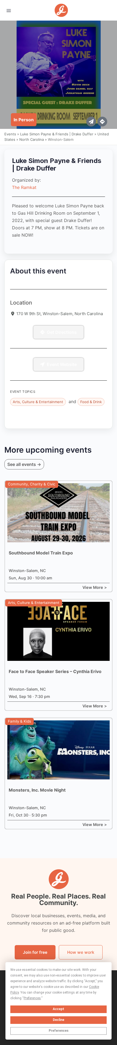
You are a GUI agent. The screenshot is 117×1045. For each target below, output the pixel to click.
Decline (58, 1020)
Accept (58, 1009)
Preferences (59, 1031)
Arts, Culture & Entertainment (38, 402)
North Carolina (31, 139)
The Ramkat (24, 187)
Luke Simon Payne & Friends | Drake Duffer (56, 134)
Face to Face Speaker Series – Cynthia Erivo (55, 671)
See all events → (24, 464)
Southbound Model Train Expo (41, 553)
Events (10, 134)
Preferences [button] (32, 998)
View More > (94, 587)
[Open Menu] (8, 10)
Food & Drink (91, 402)
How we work (80, 952)
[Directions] (102, 121)
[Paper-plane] (91, 121)
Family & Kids (19, 721)
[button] (23, 119)
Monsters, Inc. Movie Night (37, 790)
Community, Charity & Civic (32, 484)
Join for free (35, 952)
